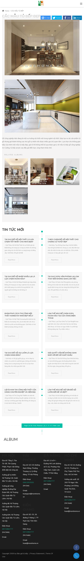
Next (54, 426)
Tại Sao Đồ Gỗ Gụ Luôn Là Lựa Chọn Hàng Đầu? (19, 354)
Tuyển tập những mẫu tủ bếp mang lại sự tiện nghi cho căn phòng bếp (15, 210)
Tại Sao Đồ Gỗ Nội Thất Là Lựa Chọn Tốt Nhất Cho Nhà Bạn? (19, 240)
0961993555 (28, 482)
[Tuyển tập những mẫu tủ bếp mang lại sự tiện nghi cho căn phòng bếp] (16, 201)
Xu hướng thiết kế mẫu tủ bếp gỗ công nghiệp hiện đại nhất (66, 181)
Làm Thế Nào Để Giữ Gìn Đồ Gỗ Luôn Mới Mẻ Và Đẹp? (62, 391)
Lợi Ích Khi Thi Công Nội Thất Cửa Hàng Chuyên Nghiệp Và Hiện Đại (20, 391)
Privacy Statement (37, 553)
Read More (11, 260)
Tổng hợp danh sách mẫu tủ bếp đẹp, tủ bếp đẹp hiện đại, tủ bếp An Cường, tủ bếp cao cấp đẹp (15, 179)
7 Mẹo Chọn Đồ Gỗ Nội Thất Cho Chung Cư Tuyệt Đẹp (63, 240)
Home (7, 11)
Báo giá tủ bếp (22, 553)
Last (58, 426)
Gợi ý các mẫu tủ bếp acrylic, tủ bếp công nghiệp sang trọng (39, 181)
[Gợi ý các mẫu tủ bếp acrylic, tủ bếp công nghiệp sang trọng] (42, 171)
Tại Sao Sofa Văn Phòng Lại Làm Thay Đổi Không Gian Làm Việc (63, 277)
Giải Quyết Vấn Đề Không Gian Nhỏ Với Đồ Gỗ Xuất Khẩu (62, 354)
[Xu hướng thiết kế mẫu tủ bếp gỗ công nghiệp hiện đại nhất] (68, 171)
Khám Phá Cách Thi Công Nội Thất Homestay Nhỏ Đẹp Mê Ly (19, 314)
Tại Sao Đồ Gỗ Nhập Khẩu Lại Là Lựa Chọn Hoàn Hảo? (20, 277)
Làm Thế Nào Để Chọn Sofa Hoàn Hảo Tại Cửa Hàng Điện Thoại (61, 315)
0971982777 (7, 529)
